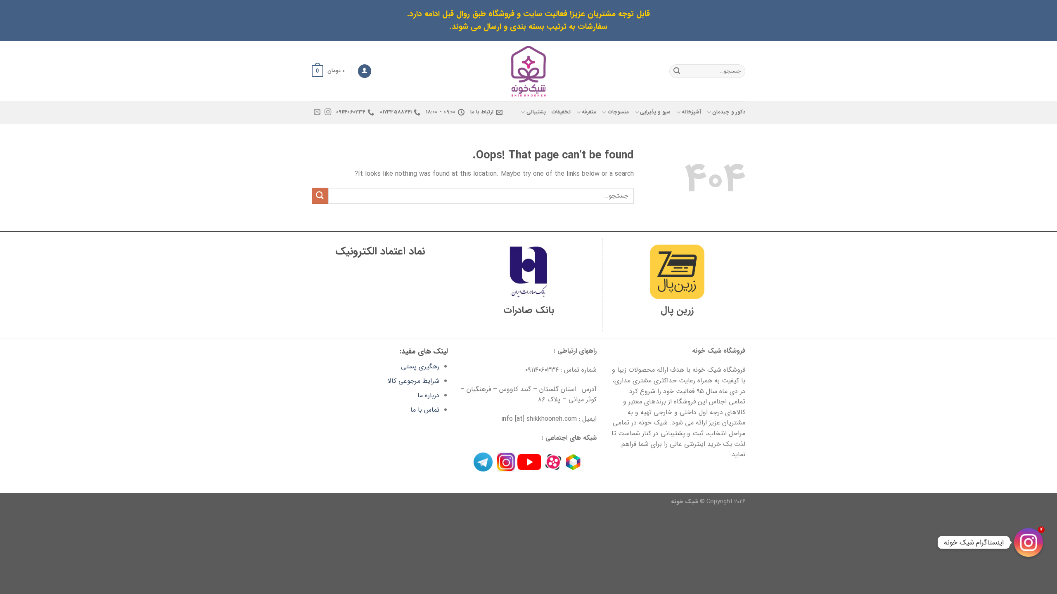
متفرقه (589, 112)
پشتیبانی (535, 112)
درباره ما (428, 395)
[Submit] (677, 71)
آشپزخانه (691, 112)
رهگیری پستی (420, 366)
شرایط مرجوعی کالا (413, 381)
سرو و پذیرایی (655, 112)
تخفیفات (561, 112)
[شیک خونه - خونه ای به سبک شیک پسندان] (529, 71)
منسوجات (618, 112)
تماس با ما (424, 410)
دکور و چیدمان (728, 112)
